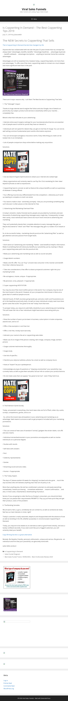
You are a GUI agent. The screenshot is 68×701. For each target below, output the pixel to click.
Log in (6, 680)
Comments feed (9, 686)
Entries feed (8, 683)
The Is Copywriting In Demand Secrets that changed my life (23, 45)
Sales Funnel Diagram (12, 554)
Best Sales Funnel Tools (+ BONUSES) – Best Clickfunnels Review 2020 (29, 557)
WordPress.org (9, 689)
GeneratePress (45, 698)
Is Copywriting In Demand (14, 551)
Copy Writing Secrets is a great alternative (17, 535)
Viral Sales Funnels (34, 9)
